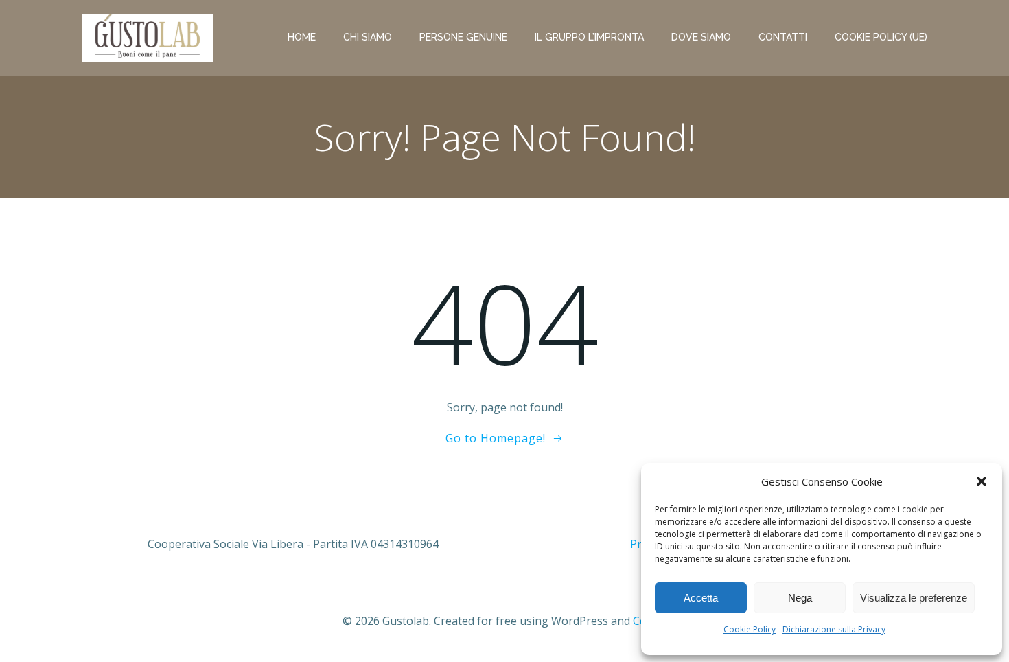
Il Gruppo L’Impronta (589, 37)
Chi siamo (367, 37)
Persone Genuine (463, 37)
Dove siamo (701, 37)
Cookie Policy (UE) (881, 37)
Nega (800, 598)
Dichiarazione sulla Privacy (833, 629)
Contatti (782, 37)
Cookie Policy (749, 629)
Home (302, 37)
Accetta (701, 598)
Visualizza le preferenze (913, 598)
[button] (981, 481)
